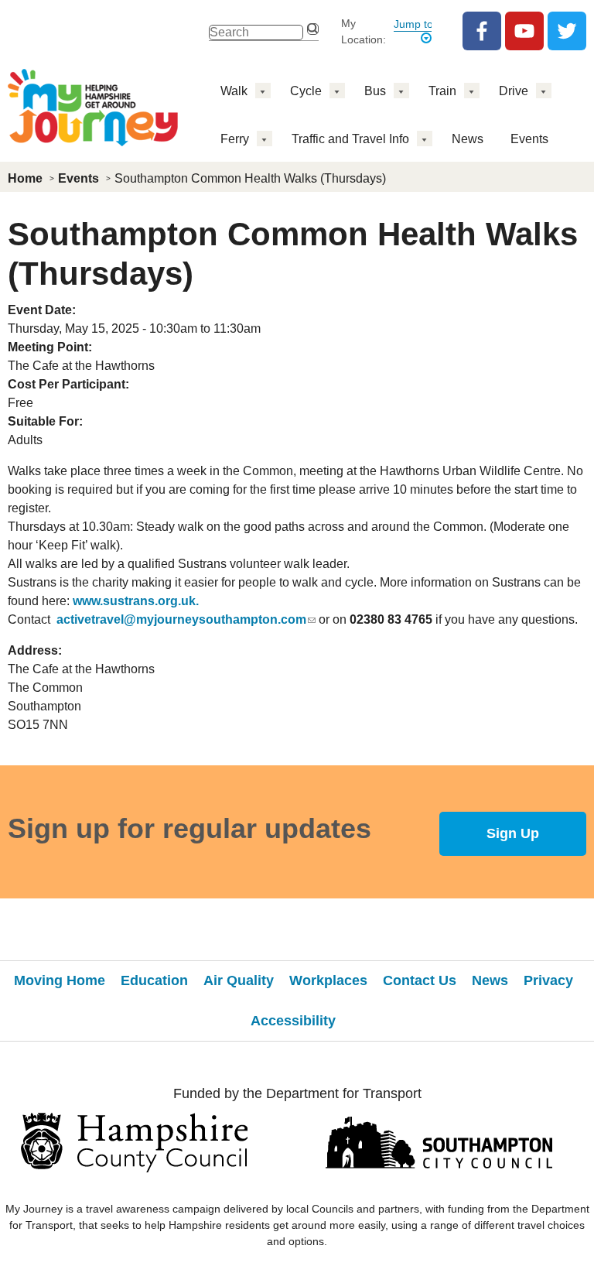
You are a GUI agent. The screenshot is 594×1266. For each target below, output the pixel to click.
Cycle (306, 91)
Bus (375, 91)
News (467, 138)
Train (442, 91)
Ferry (234, 138)
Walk (234, 91)
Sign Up (512, 833)
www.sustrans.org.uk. (136, 600)
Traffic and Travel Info (350, 138)
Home (25, 178)
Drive (513, 91)
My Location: (363, 31)
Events (529, 138)
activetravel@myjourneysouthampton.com (181, 619)
